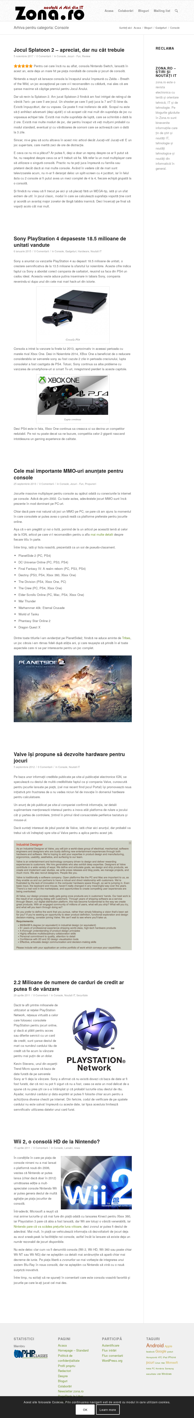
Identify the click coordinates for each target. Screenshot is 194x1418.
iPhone (172, 1357)
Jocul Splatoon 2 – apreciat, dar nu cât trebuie (69, 49)
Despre (63, 1376)
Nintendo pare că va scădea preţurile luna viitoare (47, 1226)
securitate (151, 1374)
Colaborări (65, 1386)
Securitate (82, 995)
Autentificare (110, 1345)
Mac (163, 1363)
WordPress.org (112, 1360)
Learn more (108, 1410)
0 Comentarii (43, 56)
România (160, 1368)
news (77, 1148)
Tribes (126, 638)
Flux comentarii (112, 1355)
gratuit (170, 1351)
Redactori (64, 1370)
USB (159, 1374)
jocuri (150, 1362)
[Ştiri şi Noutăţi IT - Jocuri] (49, 10)
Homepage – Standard (73, 1350)
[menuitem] (109, 10)
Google (160, 1351)
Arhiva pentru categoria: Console (41, 27)
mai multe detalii (102, 534)
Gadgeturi (70, 251)
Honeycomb (151, 1357)
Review (86, 56)
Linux (157, 1362)
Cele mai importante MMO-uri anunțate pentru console (68, 474)
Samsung (169, 1368)
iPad (165, 1357)
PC (153, 1368)
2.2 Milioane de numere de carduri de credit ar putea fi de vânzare (69, 985)
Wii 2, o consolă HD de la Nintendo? (57, 1141)
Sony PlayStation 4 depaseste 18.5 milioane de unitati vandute (70, 241)
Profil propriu (66, 1365)
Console (61, 56)
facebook (150, 1351)
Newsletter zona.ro (71, 1391)
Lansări (68, 1148)
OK (85, 1410)
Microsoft (172, 1362)
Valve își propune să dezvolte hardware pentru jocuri (69, 757)
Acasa (62, 1345)
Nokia (148, 1368)
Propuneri (90, 484)
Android (155, 1345)
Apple (168, 1346)
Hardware (83, 251)
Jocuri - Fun (74, 56)
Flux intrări (109, 1350)
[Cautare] (176, 10)
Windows (167, 1374)
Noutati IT (96, 251)
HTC (160, 1357)
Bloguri (62, 1381)
